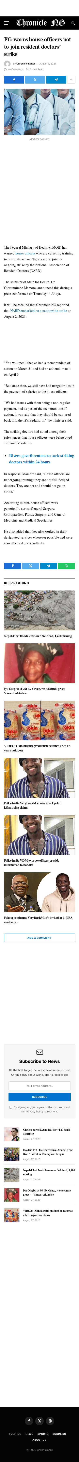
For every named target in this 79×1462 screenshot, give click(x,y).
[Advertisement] (39, 193)
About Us (39, 1439)
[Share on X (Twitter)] (35, 80)
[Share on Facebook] (14, 80)
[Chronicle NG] (40, 23)
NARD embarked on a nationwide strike (38, 310)
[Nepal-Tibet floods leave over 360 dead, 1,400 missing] (39, 610)
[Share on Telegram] (56, 80)
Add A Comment (39, 937)
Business (59, 1433)
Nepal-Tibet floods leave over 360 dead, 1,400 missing (38, 635)
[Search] (73, 23)
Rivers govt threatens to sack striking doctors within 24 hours (41, 458)
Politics (15, 1433)
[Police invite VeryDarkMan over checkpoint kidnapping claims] (39, 778)
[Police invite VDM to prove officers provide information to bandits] (39, 835)
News (29, 1433)
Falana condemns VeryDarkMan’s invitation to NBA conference (38, 919)
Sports (42, 1433)
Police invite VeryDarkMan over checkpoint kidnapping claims (32, 805)
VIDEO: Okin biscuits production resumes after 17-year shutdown (37, 747)
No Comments (15, 69)
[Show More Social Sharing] (71, 80)
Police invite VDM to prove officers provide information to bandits (31, 862)
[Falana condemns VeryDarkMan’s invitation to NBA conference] (39, 892)
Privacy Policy (34, 1111)
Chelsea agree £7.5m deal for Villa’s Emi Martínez (46, 1131)
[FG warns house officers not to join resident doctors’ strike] (39, 112)
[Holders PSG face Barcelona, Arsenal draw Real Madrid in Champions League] (11, 1154)
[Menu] (6, 23)
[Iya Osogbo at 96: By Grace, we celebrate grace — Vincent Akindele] (39, 663)
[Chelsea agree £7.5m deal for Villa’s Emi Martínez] (11, 1134)
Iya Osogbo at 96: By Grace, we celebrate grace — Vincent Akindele (36, 690)
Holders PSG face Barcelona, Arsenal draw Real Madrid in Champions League (48, 1152)
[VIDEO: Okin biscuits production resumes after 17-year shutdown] (39, 721)
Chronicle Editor (25, 63)
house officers (25, 253)
